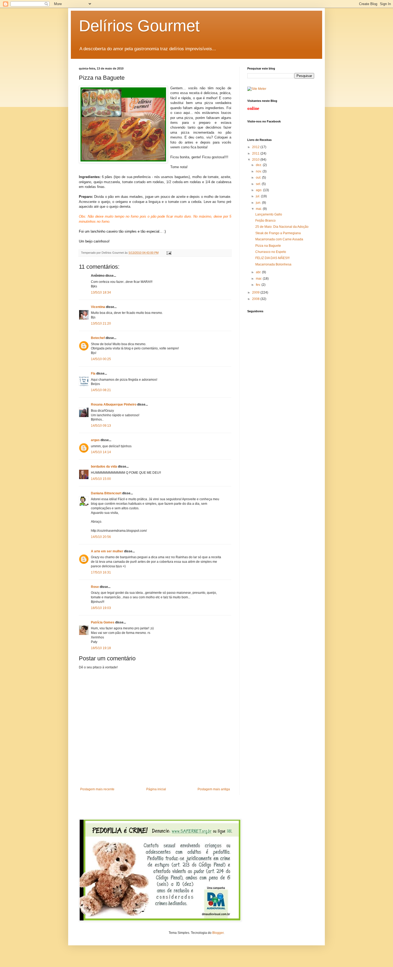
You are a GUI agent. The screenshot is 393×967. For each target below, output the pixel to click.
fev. (258, 285)
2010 (256, 159)
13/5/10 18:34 (101, 292)
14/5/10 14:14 (101, 452)
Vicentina (98, 307)
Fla (93, 373)
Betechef (98, 338)
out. (259, 177)
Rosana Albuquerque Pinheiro (113, 404)
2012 (256, 147)
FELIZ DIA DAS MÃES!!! (272, 258)
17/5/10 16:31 (101, 572)
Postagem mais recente (97, 789)
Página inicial (156, 789)
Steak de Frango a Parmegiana (278, 233)
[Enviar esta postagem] (168, 252)
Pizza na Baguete (268, 246)
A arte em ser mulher (107, 551)
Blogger (218, 933)
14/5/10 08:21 (101, 390)
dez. (259, 165)
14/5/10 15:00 (101, 479)
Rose (95, 587)
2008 (256, 299)
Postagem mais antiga (214, 789)
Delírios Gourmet (139, 26)
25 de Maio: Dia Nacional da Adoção (282, 227)
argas (95, 440)
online (253, 108)
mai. (259, 209)
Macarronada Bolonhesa (273, 264)
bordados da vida (104, 466)
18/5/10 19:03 (101, 608)
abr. (259, 272)
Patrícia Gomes (102, 622)
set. (259, 184)
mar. (259, 278)
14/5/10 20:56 (101, 537)
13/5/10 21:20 (101, 323)
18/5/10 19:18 (101, 648)
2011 (256, 153)
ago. (259, 190)
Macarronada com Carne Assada (279, 239)
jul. (258, 196)
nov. (259, 171)
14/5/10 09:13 (101, 425)
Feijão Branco (265, 220)
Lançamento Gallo (268, 214)
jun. (259, 203)
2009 (256, 292)
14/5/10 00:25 (101, 359)
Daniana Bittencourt (106, 493)
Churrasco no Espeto (270, 252)
